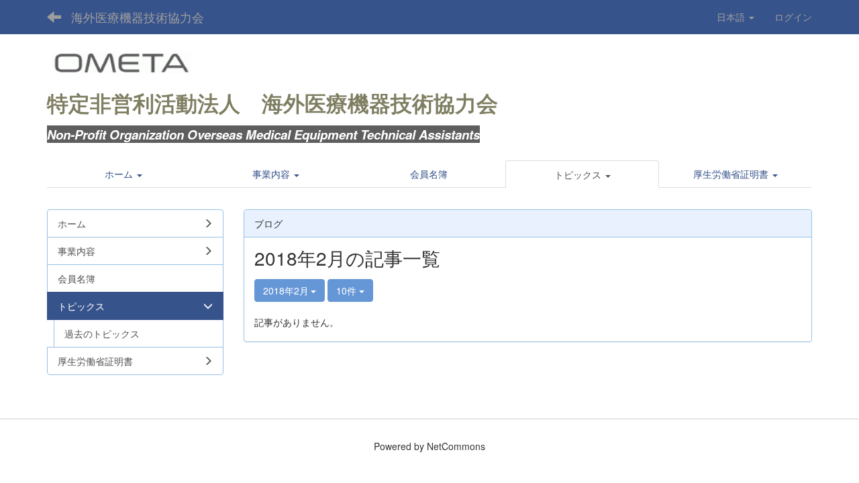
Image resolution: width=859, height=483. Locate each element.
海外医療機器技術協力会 (137, 16)
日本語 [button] (732, 16)
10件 (347, 290)
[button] (582, 174)
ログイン (793, 16)
